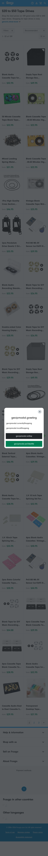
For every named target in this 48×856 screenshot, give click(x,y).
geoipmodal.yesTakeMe (24, 444)
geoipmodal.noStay (24, 436)
